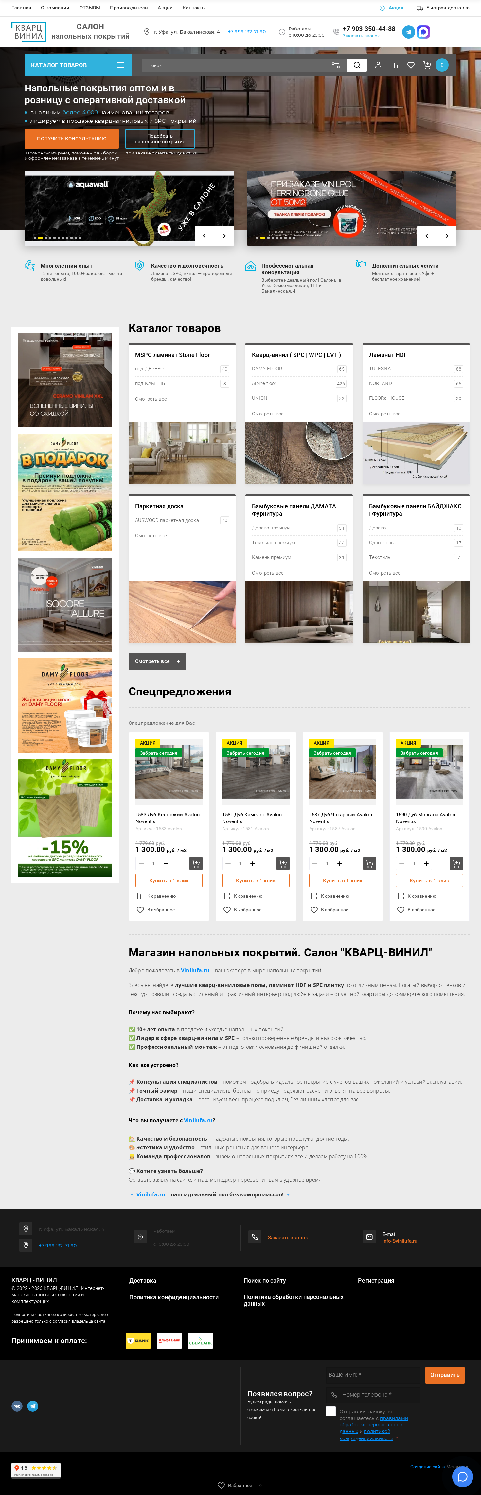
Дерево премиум (298, 528)
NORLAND (415, 383)
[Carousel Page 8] (67, 238)
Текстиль (414, 557)
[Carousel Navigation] (214, 236)
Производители (129, 8)
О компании (55, 8)
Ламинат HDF (388, 354)
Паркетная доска (159, 506)
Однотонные (415, 542)
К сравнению (161, 896)
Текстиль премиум (298, 542)
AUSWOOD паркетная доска (181, 520)
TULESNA (415, 369)
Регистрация (376, 1280)
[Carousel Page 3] (46, 238)
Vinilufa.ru (198, 1120)
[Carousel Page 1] (35, 238)
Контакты (194, 8)
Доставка (142, 1280)
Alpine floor (298, 383)
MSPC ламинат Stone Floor (172, 354)
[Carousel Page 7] (63, 238)
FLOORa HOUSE (415, 398)
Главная (21, 8)
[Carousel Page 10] (76, 238)
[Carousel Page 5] (54, 238)
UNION (298, 398)
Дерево (415, 528)
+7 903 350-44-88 (369, 28)
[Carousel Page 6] (59, 238)
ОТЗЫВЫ (90, 8)
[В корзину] (196, 863)
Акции (165, 8)
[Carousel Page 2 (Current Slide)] (40, 238)
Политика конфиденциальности (174, 1297)
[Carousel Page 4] (50, 238)
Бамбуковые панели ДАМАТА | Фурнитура (295, 510)
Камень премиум (298, 557)
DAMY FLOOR (298, 369)
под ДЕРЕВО (181, 369)
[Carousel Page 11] (80, 238)
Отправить (445, 1375)
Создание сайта (427, 1466)
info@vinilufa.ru (400, 1241)
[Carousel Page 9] (71, 238)
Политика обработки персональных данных (294, 1300)
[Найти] (357, 65)
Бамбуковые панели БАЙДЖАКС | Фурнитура (415, 510)
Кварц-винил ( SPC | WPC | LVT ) (296, 354)
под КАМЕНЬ (180, 383)
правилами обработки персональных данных (374, 1424)
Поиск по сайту (265, 1280)
